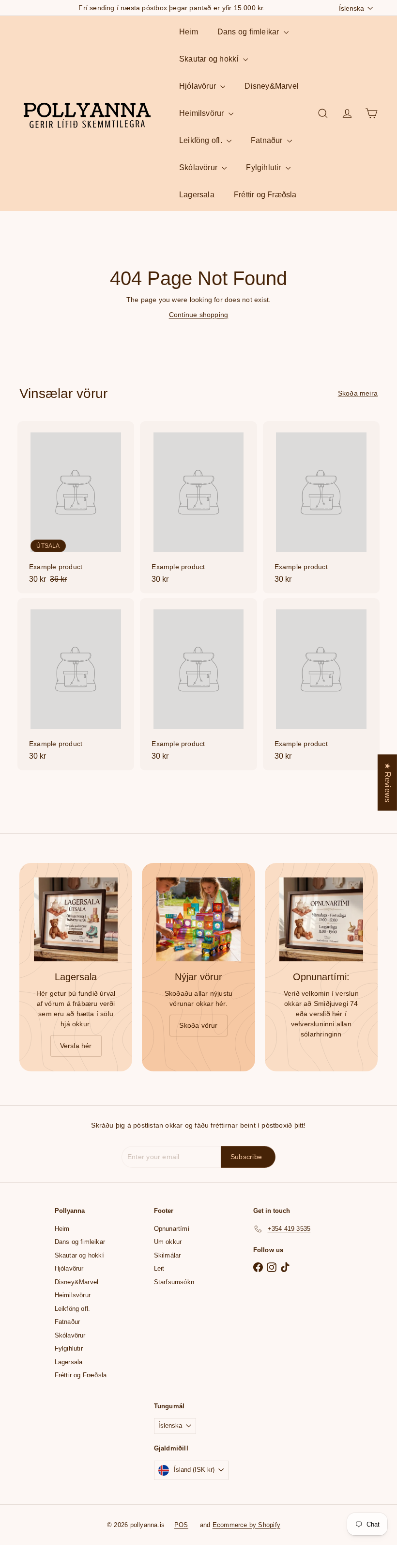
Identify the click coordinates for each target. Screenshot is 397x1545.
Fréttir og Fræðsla (265, 195)
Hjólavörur (198, 86)
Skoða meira (358, 393)
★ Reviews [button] (387, 782)
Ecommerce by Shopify (246, 1525)
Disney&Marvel (271, 86)
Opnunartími (171, 1228)
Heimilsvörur (202, 113)
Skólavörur (199, 167)
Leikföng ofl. (201, 140)
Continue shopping (199, 315)
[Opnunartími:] (321, 919)
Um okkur (168, 1241)
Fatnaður (268, 140)
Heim (188, 32)
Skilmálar (167, 1255)
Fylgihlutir (264, 167)
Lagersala (196, 195)
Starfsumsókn (174, 1282)
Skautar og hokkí (210, 59)
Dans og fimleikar (249, 32)
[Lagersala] (76, 919)
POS (181, 1525)
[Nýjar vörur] (198, 919)
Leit (159, 1268)
